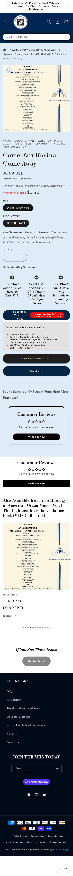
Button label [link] (36, 661)
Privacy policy (37, 836)
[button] (5, 21)
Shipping (7, 179)
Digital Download (18, 207)
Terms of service (55, 836)
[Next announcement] (66, 6)
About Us (12, 734)
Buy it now (36, 371)
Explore (7, 616)
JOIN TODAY (14, 700)
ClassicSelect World (19, 342)
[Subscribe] (57, 768)
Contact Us (13, 742)
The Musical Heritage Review (24, 708)
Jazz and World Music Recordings (26, 725)
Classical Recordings (18, 717)
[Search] (66, 37)
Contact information (36, 842)
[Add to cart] (36, 358)
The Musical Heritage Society (26, 850)
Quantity (8, 249)
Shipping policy (15, 842)
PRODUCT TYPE (11, 216)
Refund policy (20, 836)
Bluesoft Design (61, 850)
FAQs (10, 691)
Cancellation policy (59, 842)
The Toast (12, 601)
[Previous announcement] (6, 6)
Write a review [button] (36, 437)
